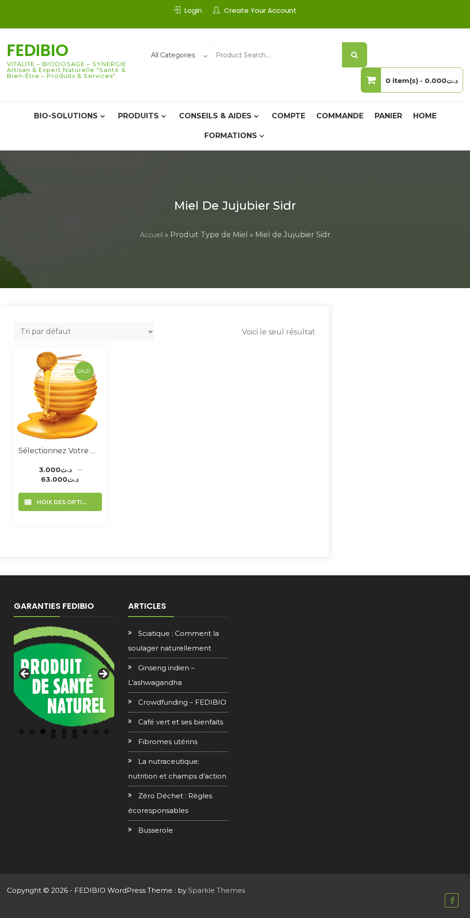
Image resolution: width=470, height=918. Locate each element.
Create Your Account (260, 10)
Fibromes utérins (167, 741)
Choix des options (64, 502)
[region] (64, 676)
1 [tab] (21, 731)
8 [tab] (95, 731)
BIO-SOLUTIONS (66, 115)
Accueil (151, 235)
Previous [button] (25, 674)
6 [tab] (74, 731)
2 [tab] (32, 731)
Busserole (155, 830)
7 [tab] (85, 731)
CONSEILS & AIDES (215, 115)
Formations (230, 135)
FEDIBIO (37, 50)
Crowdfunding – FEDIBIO (182, 702)
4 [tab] (53, 731)
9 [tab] (106, 731)
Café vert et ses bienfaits (180, 722)
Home (424, 115)
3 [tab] (42, 731)
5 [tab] (64, 731)
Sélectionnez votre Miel (60, 450)
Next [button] (103, 674)
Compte (288, 115)
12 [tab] (74, 736)
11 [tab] (64, 736)
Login (193, 10)
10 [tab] (53, 736)
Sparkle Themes (216, 890)
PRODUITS (138, 115)
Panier (388, 115)
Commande (340, 115)
